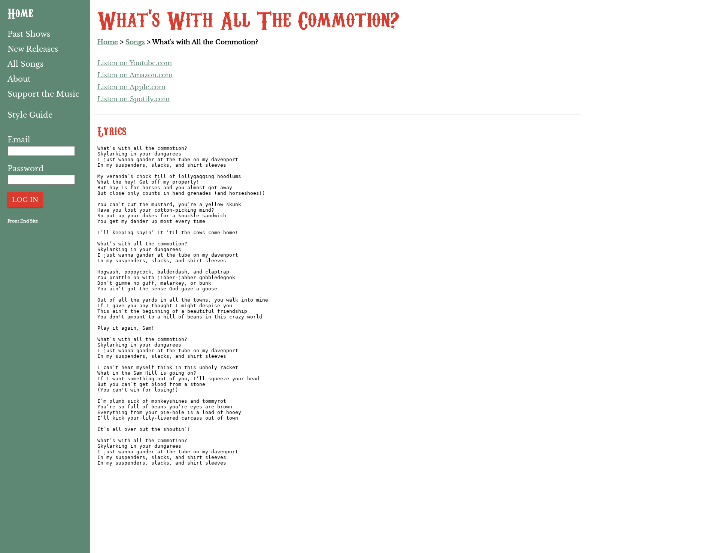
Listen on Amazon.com (135, 75)
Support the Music (43, 94)
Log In (25, 200)
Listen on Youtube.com (134, 63)
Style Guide (29, 115)
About (19, 79)
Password (25, 168)
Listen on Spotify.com (133, 99)
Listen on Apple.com (131, 87)
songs (135, 42)
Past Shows (28, 34)
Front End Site (22, 221)
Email (18, 139)
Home (20, 12)
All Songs (25, 64)
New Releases (32, 49)
